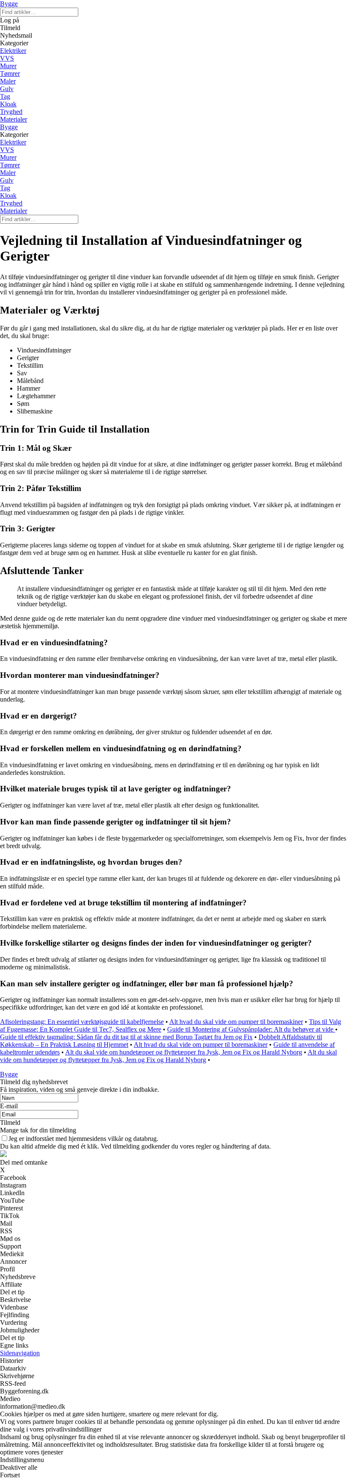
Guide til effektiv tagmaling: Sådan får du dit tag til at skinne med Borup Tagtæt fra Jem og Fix (126, 1037)
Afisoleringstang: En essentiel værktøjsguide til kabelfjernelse (82, 1021)
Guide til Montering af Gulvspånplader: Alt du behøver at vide (251, 1029)
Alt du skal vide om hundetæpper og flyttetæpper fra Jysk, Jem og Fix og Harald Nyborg (183, 1052)
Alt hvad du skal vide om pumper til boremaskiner (236, 1021)
